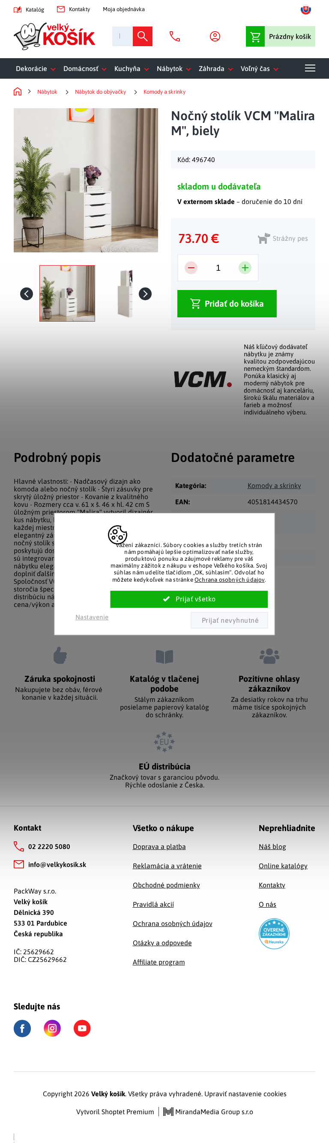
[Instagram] (52, 1028)
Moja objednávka (124, 9)
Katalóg (35, 9)
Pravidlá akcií (153, 904)
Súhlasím (189, 599)
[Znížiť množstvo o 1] (191, 267)
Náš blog (272, 846)
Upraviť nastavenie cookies (245, 1094)
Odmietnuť (229, 620)
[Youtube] (82, 1028)
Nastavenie (92, 617)
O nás (267, 904)
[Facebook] (22, 1028)
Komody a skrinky (274, 485)
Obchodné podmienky (166, 885)
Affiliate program (159, 962)
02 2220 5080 (49, 846)
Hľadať (143, 36)
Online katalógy (283, 866)
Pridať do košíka (234, 303)
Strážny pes (290, 238)
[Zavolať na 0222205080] (177, 36)
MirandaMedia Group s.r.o (213, 1111)
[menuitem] (37, 68)
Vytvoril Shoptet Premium (115, 1111)
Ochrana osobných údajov (229, 579)
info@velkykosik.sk (57, 864)
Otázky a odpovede (162, 943)
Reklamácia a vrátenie (167, 866)
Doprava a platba (159, 846)
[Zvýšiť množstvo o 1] (245, 267)
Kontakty (79, 9)
